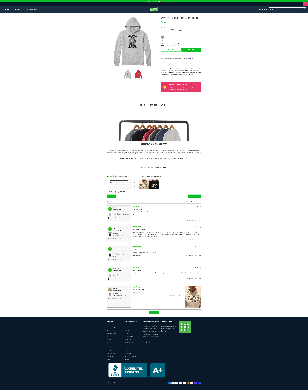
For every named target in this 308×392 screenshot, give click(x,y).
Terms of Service (110, 345)
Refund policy (110, 348)
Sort (187, 202)
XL (174, 44)
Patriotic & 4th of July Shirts (131, 339)
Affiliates (109, 339)
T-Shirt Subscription (30, 9)
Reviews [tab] (111, 192)
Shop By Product (7, 9)
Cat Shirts (127, 348)
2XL (179, 44)
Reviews (261, 9)
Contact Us (109, 342)
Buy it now (191, 49)
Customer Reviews (111, 325)
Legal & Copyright (111, 353)
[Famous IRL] (154, 9)
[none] (128, 74)
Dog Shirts (127, 350)
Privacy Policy (110, 350)
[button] (181, 22)
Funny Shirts (127, 325)
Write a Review (196, 196)
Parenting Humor (128, 345)
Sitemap (108, 359)
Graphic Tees (128, 327)
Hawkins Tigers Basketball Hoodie (121, 214)
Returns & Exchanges (111, 333)
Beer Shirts (127, 359)
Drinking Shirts (128, 353)
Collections (18, 9)
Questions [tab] (121, 192)
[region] (149, 184)
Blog (265, 9)
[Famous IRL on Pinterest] (5, 4)
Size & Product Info (111, 327)
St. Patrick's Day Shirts (129, 336)
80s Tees (127, 333)
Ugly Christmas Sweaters (130, 356)
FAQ (108, 330)
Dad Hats (127, 330)
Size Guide (197, 28)
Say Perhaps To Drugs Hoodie (119, 295)
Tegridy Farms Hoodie (118, 275)
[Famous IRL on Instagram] (7, 4)
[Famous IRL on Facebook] (2, 4)
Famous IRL (112, 382)
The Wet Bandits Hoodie (118, 235)
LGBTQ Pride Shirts (129, 342)
